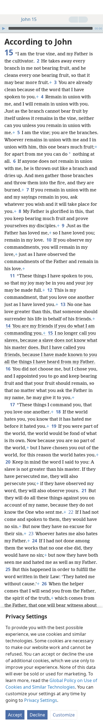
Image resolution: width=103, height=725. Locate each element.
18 (59, 412)
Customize (64, 715)
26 (45, 584)
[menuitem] (8, 7)
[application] (51, 28)
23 (31, 534)
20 (8, 462)
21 (84, 491)
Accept (15, 715)
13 (63, 304)
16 (8, 369)
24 (35, 541)
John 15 (29, 19)
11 (13, 276)
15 (51, 333)
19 (54, 426)
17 (13, 405)
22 (71, 512)
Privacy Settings (40, 700)
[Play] (3, 28)
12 (50, 290)
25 (8, 569)
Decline (37, 715)
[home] (8, 7)
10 (49, 240)
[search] (96, 7)
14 (8, 326)
